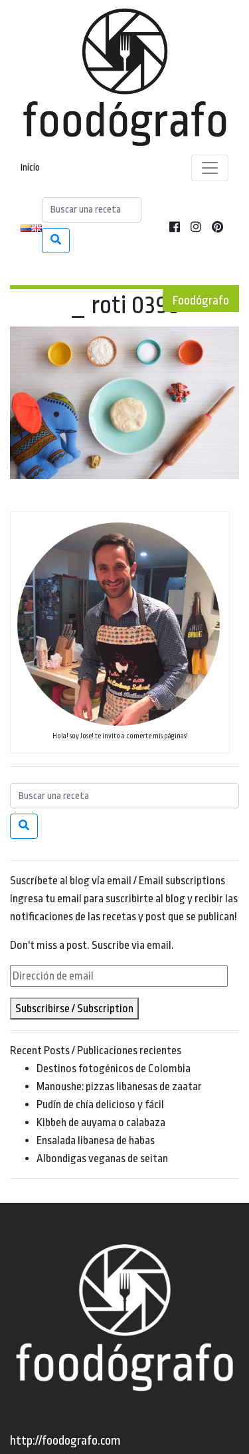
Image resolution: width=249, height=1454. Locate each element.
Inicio (30, 167)
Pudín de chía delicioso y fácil (100, 1104)
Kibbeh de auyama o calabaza (101, 1122)
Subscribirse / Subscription (74, 1008)
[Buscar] (56, 240)
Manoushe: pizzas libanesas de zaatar (119, 1086)
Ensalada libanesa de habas (96, 1140)
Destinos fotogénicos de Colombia (114, 1068)
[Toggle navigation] (209, 168)
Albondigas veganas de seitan (102, 1158)
